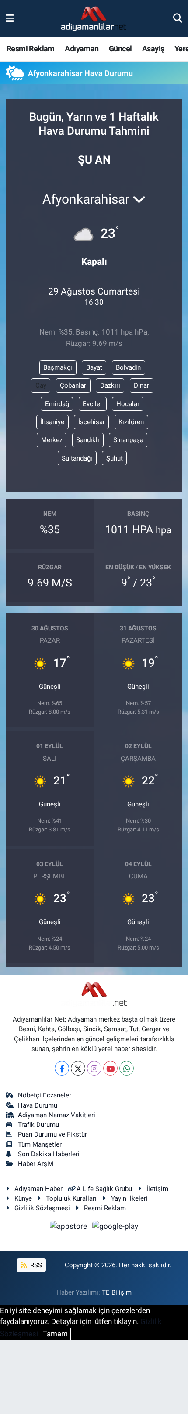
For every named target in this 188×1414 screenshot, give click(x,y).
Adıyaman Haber (38, 1189)
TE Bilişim (117, 1292)
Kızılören (131, 422)
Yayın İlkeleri (129, 1198)
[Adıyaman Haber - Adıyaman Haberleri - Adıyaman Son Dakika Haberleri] (93, 19)
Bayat (94, 367)
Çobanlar (73, 385)
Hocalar (127, 404)
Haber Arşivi (36, 1164)
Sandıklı (87, 440)
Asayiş (153, 48)
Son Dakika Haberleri (49, 1154)
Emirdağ (57, 404)
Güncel (120, 48)
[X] (78, 1068)
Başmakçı (57, 367)
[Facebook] (62, 1068)
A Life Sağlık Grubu (104, 1189)
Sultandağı (77, 458)
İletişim (157, 1189)
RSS (35, 1265)
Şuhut (114, 458)
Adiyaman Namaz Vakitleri (56, 1115)
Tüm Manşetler (40, 1144)
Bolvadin (128, 367)
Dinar (141, 385)
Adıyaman (81, 48)
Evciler (92, 404)
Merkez (52, 440)
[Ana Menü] (10, 18)
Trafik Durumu (38, 1125)
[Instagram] (94, 1068)
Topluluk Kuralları (71, 1198)
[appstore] (69, 1227)
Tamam (55, 1333)
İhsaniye (52, 422)
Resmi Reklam (31, 48)
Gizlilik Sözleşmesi (42, 1208)
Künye (23, 1198)
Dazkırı (110, 385)
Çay (40, 385)
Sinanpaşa (128, 440)
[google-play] (115, 1227)
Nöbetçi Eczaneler (44, 1095)
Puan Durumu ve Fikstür (52, 1134)
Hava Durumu (37, 1105)
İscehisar (91, 422)
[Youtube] (110, 1068)
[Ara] (177, 18)
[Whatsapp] (126, 1068)
